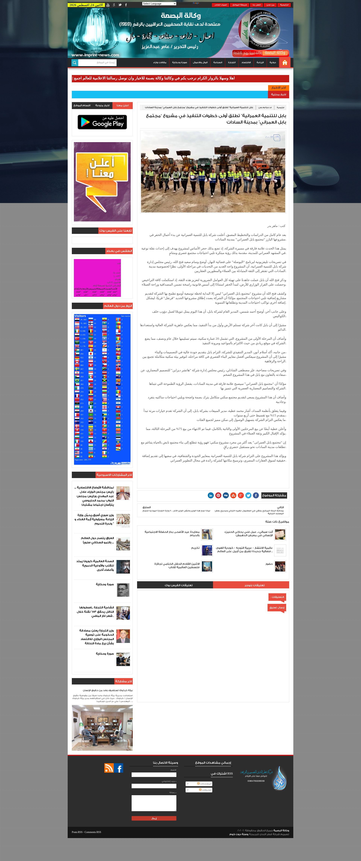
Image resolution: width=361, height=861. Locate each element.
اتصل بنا (257, 4)
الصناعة (217, 62)
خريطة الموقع (240, 4)
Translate (206, 3)
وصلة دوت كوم (238, 834)
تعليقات (206, 790)
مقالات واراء (159, 62)
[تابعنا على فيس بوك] (118, 768)
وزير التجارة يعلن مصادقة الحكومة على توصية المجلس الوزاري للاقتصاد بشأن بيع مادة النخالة (96, 637)
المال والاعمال (200, 62)
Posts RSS (77, 832)
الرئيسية (284, 4)
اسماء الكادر (221, 4)
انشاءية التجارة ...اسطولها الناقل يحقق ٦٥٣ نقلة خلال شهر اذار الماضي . (95, 611)
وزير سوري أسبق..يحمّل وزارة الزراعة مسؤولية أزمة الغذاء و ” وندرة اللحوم (94, 519)
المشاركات (205, 784)
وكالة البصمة (281, 830)
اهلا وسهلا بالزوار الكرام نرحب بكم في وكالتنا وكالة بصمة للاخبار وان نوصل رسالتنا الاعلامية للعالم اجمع (187, 78)
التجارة (232, 62)
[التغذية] (109, 768)
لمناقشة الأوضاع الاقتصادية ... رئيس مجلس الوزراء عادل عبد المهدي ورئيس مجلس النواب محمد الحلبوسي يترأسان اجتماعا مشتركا (94, 496)
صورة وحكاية (179, 62)
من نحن (270, 4)
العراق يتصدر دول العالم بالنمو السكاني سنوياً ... (97, 540)
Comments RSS (93, 832)
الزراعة (260, 62)
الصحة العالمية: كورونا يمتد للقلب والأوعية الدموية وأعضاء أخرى (95, 565)
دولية (273, 62)
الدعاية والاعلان (265, 107)
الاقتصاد (246, 62)
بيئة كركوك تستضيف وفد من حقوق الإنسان (108, 690)
